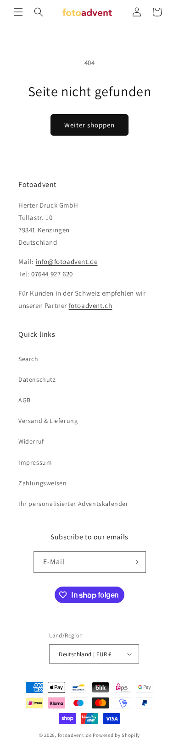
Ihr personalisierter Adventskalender (73, 504)
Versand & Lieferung (48, 421)
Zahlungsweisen (42, 483)
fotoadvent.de (75, 735)
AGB (24, 400)
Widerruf (31, 441)
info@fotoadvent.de (67, 261)
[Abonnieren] (135, 562)
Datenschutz (37, 379)
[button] (18, 12)
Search (28, 359)
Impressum (35, 462)
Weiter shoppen (89, 125)
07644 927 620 (52, 273)
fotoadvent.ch (90, 305)
